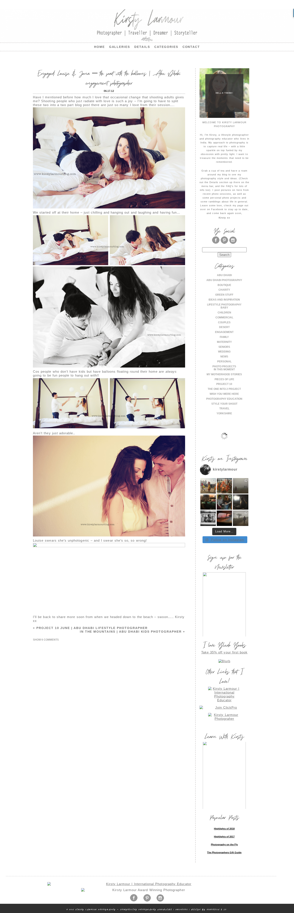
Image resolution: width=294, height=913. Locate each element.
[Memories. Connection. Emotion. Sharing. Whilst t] (224, 502)
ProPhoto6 (182, 909)
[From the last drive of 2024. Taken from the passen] (224, 518)
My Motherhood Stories (224, 374)
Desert (224, 327)
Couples (224, 322)
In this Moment (224, 369)
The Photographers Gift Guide (224, 852)
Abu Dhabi (224, 275)
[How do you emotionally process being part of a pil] (240, 486)
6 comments (46, 639)
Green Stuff (224, 294)
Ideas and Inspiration (224, 299)
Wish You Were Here (224, 393)
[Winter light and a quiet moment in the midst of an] (240, 502)
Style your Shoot (224, 403)
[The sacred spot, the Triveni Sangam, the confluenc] (224, 486)
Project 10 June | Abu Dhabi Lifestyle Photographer (90, 628)
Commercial (224, 317)
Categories (166, 47)
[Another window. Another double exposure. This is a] (208, 518)
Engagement (224, 332)
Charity (224, 289)
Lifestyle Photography (224, 304)
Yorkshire (224, 413)
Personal (224, 361)
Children (224, 312)
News (224, 356)
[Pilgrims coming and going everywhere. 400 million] (208, 486)
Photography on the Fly (224, 844)
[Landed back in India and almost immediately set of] (208, 502)
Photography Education (224, 398)
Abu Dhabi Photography (224, 280)
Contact (191, 47)
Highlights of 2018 (224, 828)
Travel (224, 408)
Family (224, 337)
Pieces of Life (224, 379)
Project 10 (224, 384)
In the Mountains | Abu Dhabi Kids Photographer (132, 631)
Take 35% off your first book (224, 652)
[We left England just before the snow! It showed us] (240, 518)
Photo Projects (224, 366)
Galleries (119, 47)
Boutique (224, 285)
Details (142, 47)
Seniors (224, 346)
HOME (99, 47)
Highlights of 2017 (224, 836)
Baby (224, 307)
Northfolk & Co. (217, 909)
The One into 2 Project (224, 388)
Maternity (224, 341)
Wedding (224, 351)
